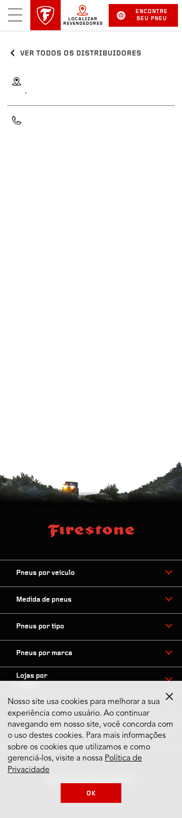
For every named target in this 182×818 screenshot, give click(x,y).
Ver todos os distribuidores (80, 53)
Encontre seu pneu (151, 15)
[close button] (169, 696)
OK (91, 793)
